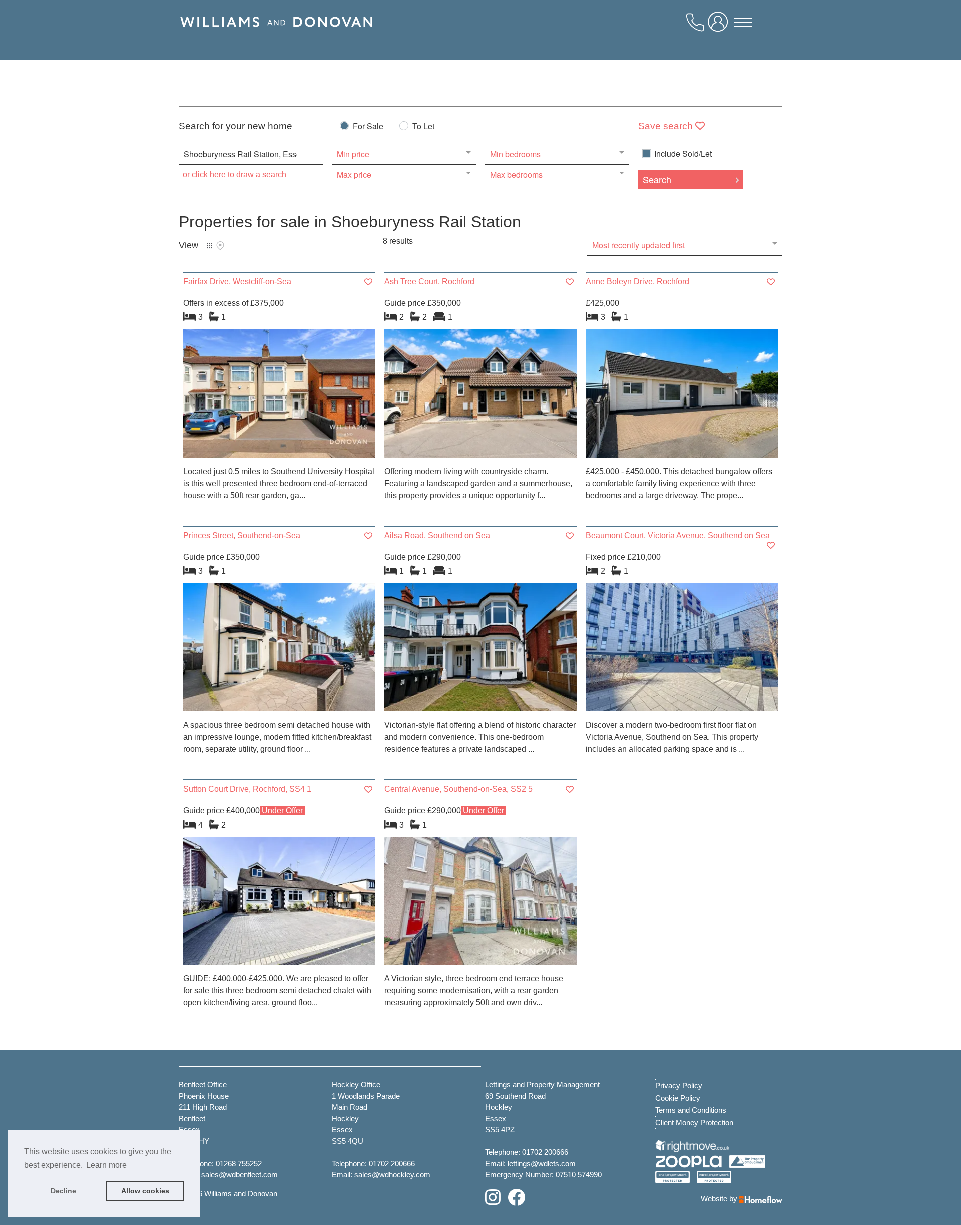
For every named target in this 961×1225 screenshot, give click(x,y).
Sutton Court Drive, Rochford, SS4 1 (247, 789)
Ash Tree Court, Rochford (429, 281)
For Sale (368, 127)
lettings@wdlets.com (542, 1163)
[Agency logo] (276, 34)
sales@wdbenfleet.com (239, 1174)
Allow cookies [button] (145, 1191)
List (209, 245)
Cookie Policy (677, 1098)
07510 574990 (579, 1174)
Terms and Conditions (690, 1110)
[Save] (368, 282)
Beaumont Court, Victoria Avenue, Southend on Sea (678, 535)
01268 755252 (239, 1163)
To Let (423, 127)
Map (220, 245)
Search (657, 179)
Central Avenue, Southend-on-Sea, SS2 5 (458, 789)
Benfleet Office (203, 1084)
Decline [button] (63, 1191)
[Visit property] (279, 396)
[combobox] (251, 154)
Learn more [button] (106, 1165)
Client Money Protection (694, 1122)
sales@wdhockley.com (392, 1174)
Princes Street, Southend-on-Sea (241, 535)
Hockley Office (356, 1084)
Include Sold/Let (683, 154)
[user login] (720, 26)
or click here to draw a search (234, 174)
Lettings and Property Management (542, 1084)
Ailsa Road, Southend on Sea (437, 535)
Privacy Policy (678, 1085)
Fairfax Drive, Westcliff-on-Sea (237, 281)
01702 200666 (392, 1163)
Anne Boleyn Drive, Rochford (637, 281)
